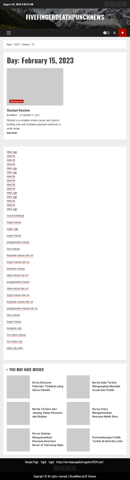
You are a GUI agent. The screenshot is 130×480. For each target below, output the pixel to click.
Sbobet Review (35, 86)
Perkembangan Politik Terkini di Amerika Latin (78, 439)
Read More (12, 132)
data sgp (12, 152)
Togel (43, 462)
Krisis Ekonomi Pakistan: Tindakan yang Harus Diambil (18, 386)
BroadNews (75, 476)
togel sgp (12, 228)
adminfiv (13, 115)
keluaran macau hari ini (20, 301)
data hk (11, 156)
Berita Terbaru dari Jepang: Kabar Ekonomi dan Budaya (18, 413)
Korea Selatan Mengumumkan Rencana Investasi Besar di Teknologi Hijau (18, 439)
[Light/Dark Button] (106, 32)
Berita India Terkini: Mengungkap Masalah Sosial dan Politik (78, 386)
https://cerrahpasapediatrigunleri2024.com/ (80, 462)
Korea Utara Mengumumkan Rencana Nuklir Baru (78, 413)
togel (51, 462)
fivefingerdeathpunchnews (65, 17)
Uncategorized (16, 101)
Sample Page (31, 462)
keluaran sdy (14, 328)
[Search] (114, 33)
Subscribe (122, 33)
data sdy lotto (15, 348)
